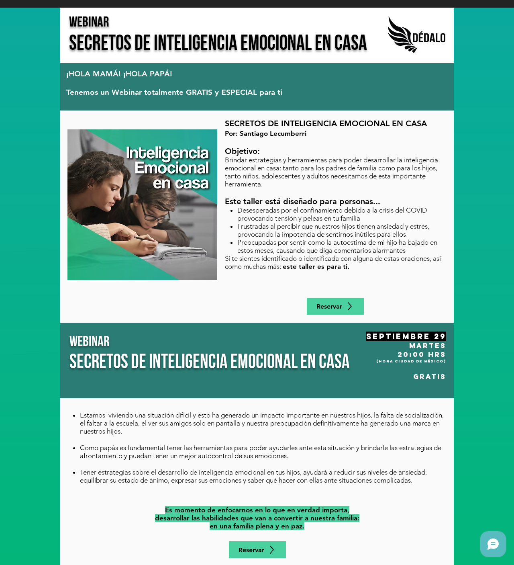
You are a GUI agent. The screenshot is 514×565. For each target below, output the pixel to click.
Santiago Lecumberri (273, 133)
